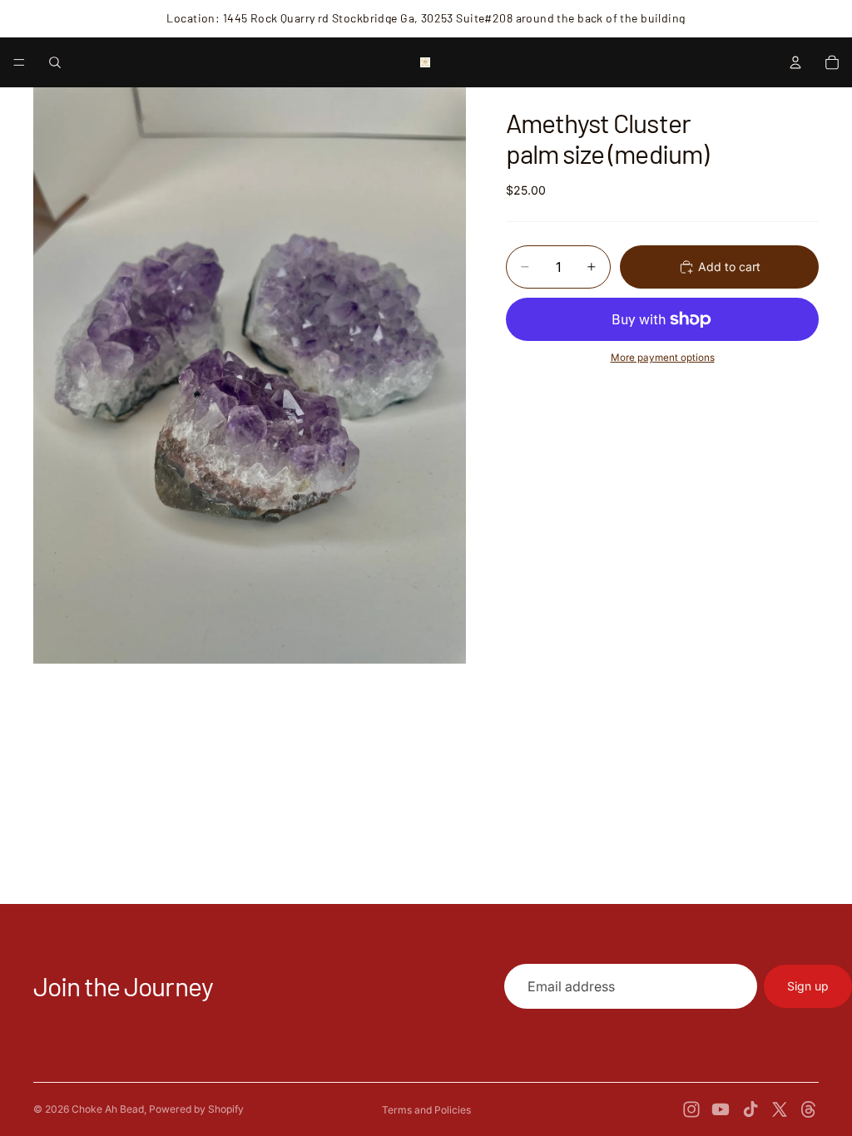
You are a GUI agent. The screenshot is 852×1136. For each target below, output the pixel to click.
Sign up (808, 986)
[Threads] (809, 1109)
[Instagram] (691, 1109)
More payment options (663, 357)
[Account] (795, 62)
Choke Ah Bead (108, 1109)
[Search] (55, 62)
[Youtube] (721, 1109)
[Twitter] (780, 1109)
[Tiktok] (750, 1109)
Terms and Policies (426, 1110)
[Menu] (19, 62)
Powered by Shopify (196, 1109)
